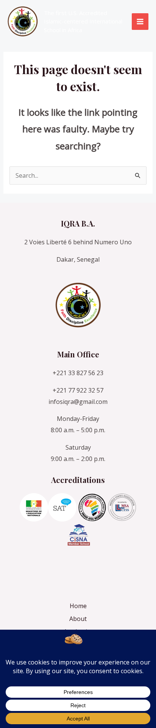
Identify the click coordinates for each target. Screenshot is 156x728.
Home (78, 606)
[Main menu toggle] (140, 21)
